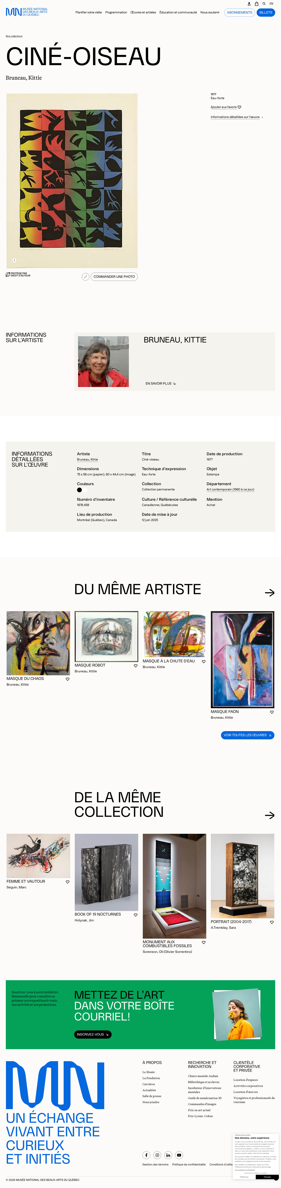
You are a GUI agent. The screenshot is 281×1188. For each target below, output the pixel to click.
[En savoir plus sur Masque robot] (106, 636)
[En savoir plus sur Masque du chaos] (38, 643)
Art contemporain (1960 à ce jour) (230, 489)
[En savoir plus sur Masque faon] (242, 659)
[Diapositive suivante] (269, 592)
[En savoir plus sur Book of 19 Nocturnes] (106, 872)
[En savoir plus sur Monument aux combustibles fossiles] (174, 886)
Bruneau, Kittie (87, 459)
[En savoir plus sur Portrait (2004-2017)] (242, 876)
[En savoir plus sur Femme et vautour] (38, 856)
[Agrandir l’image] (85, 276)
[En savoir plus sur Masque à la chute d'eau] (174, 634)
